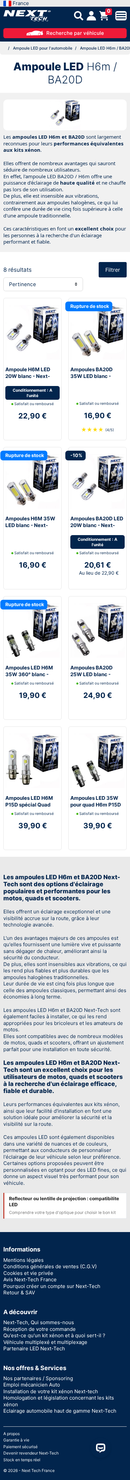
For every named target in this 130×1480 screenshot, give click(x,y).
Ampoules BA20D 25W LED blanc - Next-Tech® (91, 674)
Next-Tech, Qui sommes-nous (38, 1322)
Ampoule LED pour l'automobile (42, 48)
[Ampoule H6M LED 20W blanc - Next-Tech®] (32, 332)
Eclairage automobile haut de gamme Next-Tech (59, 1411)
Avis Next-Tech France (30, 1279)
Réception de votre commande (39, 1329)
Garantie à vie (16, 1439)
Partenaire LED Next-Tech (34, 1348)
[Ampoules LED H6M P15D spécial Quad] (32, 760)
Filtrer (112, 269)
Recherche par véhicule (75, 33)
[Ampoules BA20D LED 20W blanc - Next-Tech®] (97, 481)
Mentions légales (23, 1260)
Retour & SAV (19, 1292)
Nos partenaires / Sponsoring (38, 1378)
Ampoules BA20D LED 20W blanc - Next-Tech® (96, 525)
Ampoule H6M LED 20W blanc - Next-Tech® (27, 376)
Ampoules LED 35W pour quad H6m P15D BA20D (95, 804)
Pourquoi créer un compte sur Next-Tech (51, 1286)
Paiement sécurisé (20, 1446)
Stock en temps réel (21, 1459)
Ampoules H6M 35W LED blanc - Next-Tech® (30, 525)
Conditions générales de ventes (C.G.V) (50, 1266)
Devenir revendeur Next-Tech (31, 1453)
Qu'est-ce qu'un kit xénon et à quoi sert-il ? (54, 1335)
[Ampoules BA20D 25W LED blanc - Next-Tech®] (97, 630)
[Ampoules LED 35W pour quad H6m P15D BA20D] (97, 760)
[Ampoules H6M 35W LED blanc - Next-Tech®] (32, 481)
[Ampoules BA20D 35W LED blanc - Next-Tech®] (97, 332)
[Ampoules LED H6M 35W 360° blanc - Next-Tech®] (32, 630)
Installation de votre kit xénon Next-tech (50, 1391)
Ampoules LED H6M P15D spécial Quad (29, 801)
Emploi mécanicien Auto (31, 1384)
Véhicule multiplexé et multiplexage (45, 1342)
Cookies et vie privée (28, 1273)
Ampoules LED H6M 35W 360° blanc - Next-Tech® (29, 674)
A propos (11, 1433)
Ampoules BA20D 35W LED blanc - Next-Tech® (91, 376)
